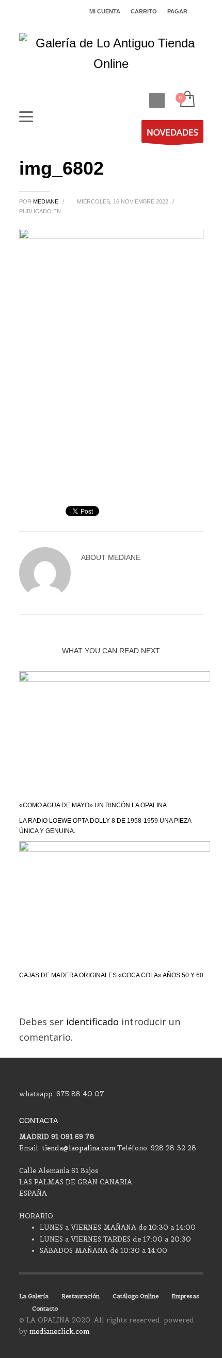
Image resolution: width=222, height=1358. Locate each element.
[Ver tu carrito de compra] (186, 100)
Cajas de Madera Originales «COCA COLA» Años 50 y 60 (111, 975)
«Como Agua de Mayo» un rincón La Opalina (93, 805)
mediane (46, 201)
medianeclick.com (59, 1331)
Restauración (80, 1296)
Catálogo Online (135, 1296)
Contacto (45, 1308)
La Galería (34, 1296)
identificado (93, 1021)
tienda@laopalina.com (78, 1148)
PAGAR (177, 11)
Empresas (185, 1296)
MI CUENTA (104, 11)
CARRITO (144, 11)
